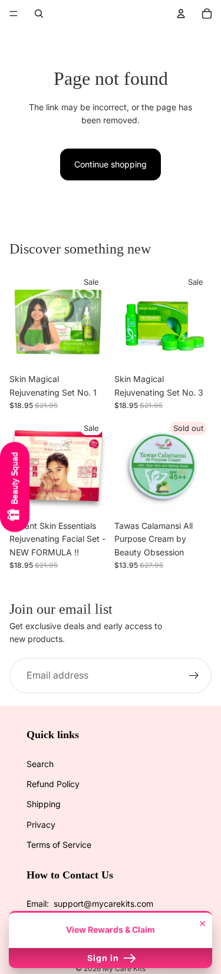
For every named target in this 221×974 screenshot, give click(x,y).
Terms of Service (59, 845)
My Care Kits (124, 968)
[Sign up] (194, 675)
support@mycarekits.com (103, 904)
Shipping (44, 804)
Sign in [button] (104, 958)
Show (14, 487)
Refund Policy (53, 784)
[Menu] (13, 13)
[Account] (181, 14)
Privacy (41, 825)
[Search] (39, 14)
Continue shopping (110, 164)
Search (40, 764)
